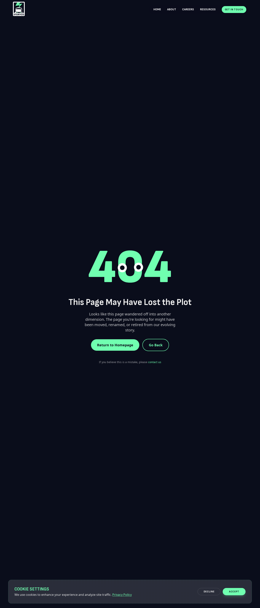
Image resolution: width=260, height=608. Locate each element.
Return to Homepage (115, 345)
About (171, 9)
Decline (209, 591)
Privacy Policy (122, 595)
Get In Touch (234, 9)
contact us (154, 362)
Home (157, 9)
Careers (188, 9)
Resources (208, 9)
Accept (234, 591)
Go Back (156, 345)
